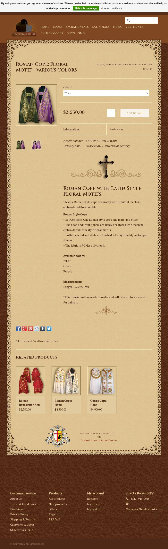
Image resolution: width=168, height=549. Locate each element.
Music (117, 27)
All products (57, 499)
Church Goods (52, 33)
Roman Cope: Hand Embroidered (63, 403)
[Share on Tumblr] (42, 328)
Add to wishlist (24, 341)
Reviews (116, 129)
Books (57, 27)
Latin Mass (100, 27)
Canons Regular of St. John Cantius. (99, 440)
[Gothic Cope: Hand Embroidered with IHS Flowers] (102, 380)
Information (71, 129)
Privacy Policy (19, 514)
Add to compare (43, 341)
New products (58, 504)
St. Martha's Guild (21, 530)
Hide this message (86, 8)
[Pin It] (30, 328)
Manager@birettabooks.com (144, 509)
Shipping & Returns (23, 519)
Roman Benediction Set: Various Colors (29, 403)
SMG (81, 33)
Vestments (134, 27)
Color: (67, 87)
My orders (93, 504)
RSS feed (54, 519)
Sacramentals (77, 27)
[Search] (128, 20)
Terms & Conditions (23, 504)
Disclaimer (17, 509)
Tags (52, 514)
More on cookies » (111, 8)
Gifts (71, 33)
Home (45, 27)
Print (56, 341)
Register (92, 499)
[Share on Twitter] (49, 328)
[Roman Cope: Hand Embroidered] (66, 380)
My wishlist (94, 509)
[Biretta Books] (24, 27)
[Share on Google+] (24, 328)
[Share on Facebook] (18, 328)
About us (16, 499)
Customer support (22, 524)
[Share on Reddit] (36, 328)
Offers (53, 509)
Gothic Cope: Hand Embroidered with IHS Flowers (101, 403)
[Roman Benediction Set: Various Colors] (30, 380)
